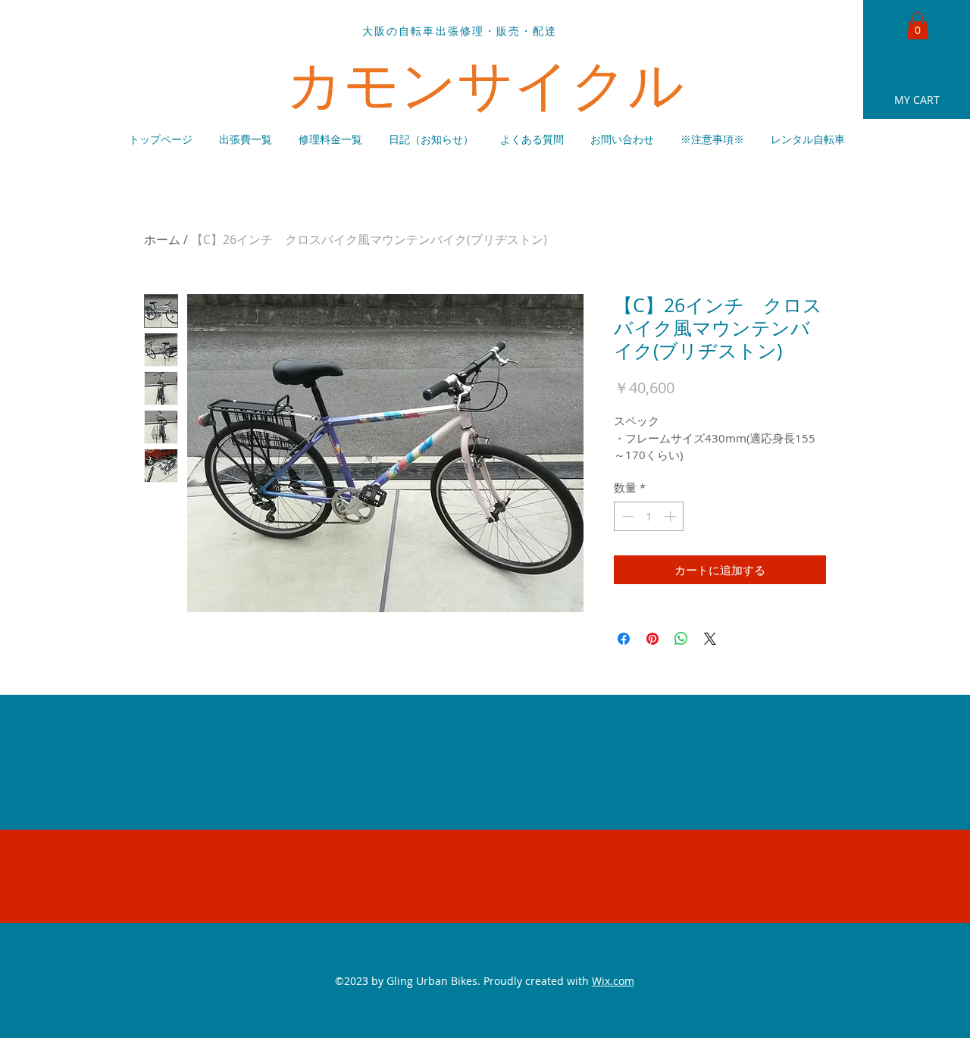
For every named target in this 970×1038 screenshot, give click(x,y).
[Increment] (672, 516)
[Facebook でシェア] (624, 639)
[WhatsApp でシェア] (681, 639)
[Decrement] (626, 516)
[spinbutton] (649, 516)
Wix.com (613, 981)
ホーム (162, 239)
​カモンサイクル (485, 83)
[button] (917, 25)
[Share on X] (710, 639)
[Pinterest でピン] (652, 639)
